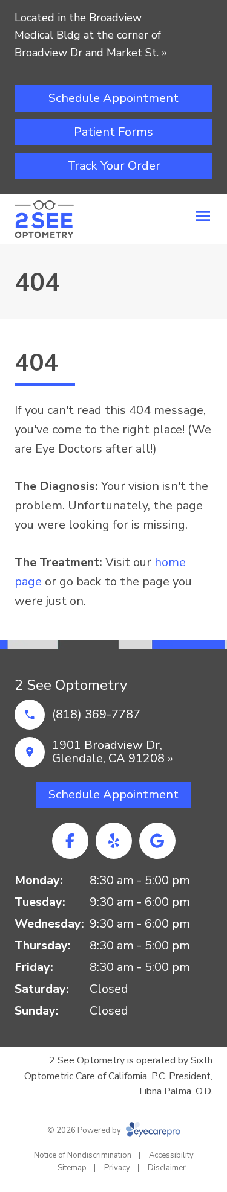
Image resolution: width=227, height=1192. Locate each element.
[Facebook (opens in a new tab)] (70, 841)
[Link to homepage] (44, 218)
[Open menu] (202, 216)
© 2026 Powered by (85, 1130)
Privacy (117, 1167)
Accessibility (171, 1155)
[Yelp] (114, 841)
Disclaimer (167, 1167)
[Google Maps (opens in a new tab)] (157, 841)
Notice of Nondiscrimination (82, 1155)
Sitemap (72, 1167)
